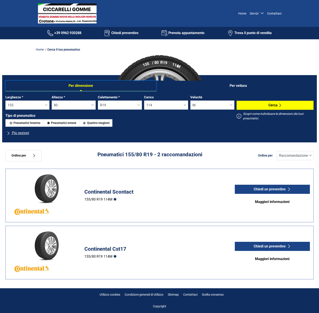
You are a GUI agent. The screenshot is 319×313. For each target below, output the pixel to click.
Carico (149, 97)
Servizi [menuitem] (255, 13)
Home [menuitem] (242, 13)
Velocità (196, 97)
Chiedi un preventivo (270, 189)
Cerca (273, 105)
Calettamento (109, 97)
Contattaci (190, 294)
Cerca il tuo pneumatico (63, 49)
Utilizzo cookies (110, 294)
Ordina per (19, 155)
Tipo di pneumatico (20, 116)
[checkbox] (24, 123)
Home (40, 49)
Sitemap (173, 294)
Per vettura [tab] (238, 86)
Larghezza (14, 97)
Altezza (58, 97)
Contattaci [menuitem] (274, 13)
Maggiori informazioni (272, 202)
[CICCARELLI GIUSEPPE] (66, 13)
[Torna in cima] (307, 304)
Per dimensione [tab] (81, 86)
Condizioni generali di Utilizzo (144, 294)
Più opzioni (20, 133)
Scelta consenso (213, 294)
